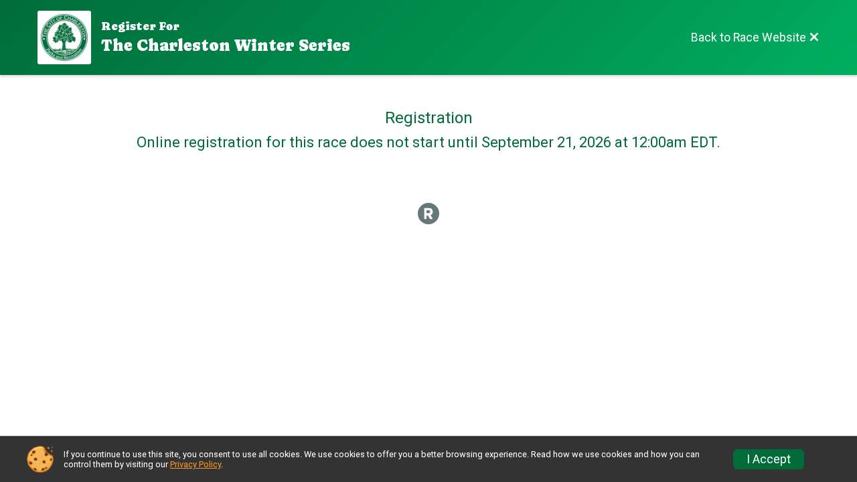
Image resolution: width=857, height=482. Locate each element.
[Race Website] (69, 37)
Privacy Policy (195, 464)
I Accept (769, 459)
